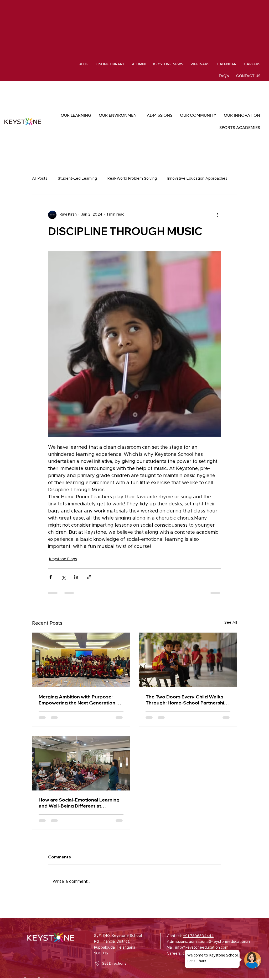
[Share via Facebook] (50, 577)
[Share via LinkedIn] (76, 577)
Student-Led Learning (77, 178)
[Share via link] (89, 577)
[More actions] (218, 215)
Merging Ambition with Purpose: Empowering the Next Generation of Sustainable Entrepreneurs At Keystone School (80, 700)
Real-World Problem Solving (132, 178)
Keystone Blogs (63, 559)
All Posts (39, 178)
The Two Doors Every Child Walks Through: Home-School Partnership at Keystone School (186, 700)
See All (230, 622)
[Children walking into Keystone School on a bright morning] (188, 660)
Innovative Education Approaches (197, 178)
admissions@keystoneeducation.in (219, 942)
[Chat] (252, 960)
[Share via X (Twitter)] (63, 577)
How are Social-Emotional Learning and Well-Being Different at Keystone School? (79, 803)
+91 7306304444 (198, 936)
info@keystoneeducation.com (202, 947)
